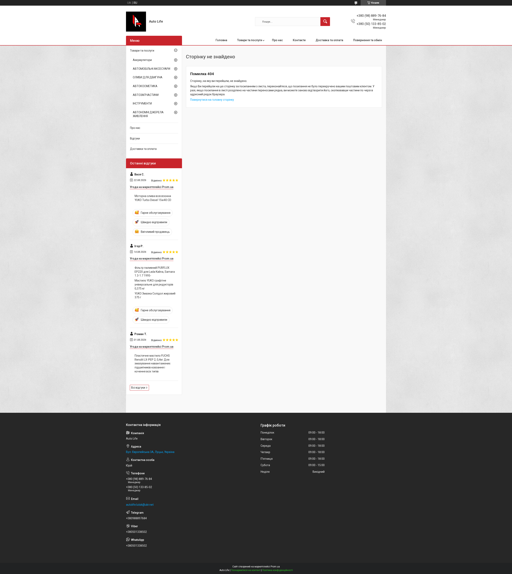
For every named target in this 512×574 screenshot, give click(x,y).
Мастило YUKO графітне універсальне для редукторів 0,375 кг (154, 284)
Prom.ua (275, 566)
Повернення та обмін (367, 40)
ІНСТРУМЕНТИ (142, 103)
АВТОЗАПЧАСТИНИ (146, 94)
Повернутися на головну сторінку (212, 99)
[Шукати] (325, 21)
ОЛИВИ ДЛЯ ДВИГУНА (147, 77)
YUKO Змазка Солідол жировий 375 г (155, 295)
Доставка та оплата (329, 40)
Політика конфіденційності (277, 570)
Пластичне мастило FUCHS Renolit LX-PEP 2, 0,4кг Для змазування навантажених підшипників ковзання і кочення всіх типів (152, 363)
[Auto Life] (136, 22)
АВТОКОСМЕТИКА (145, 86)
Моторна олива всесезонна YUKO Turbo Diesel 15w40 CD (153, 198)
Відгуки (135, 138)
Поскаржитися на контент (245, 570)
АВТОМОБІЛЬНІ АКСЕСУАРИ (151, 68)
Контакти (299, 40)
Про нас (277, 40)
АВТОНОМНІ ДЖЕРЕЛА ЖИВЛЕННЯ (148, 114)
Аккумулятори (142, 60)
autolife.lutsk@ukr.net (140, 504)
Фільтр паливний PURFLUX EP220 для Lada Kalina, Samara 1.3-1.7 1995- (155, 271)
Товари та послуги (249, 40)
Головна (221, 40)
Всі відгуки (138, 387)
